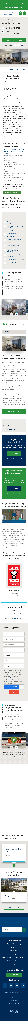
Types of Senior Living (14, 944)
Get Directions (10, 36)
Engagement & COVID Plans (15, 259)
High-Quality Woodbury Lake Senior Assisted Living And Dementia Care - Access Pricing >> (14, 151)
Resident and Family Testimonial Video (13, 246)
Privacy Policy (14, 1000)
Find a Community (13, 907)
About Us (14, 947)
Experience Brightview (14, 940)
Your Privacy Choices (14, 997)
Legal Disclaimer (14, 1006)
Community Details (15, 69)
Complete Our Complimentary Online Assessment (14, 235)
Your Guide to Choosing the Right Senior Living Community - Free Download (15, 228)
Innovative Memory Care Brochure (14, 255)
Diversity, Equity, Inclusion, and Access (14, 957)
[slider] (14, 521)
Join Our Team (14, 974)
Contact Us (14, 964)
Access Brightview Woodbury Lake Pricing (14, 412)
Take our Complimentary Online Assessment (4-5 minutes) (14, 241)
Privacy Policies (8, 678)
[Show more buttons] (24, 521)
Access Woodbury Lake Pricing (14, 222)
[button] (24, 13)
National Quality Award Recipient (13, 263)
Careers (14, 954)
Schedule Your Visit (14, 950)
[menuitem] (20, 13)
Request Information (14, 40)
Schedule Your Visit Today (14, 7)
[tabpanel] (14, 421)
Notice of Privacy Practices (14, 1003)
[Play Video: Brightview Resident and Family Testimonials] (14, 514)
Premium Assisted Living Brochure (14, 250)
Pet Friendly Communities (15, 961)
